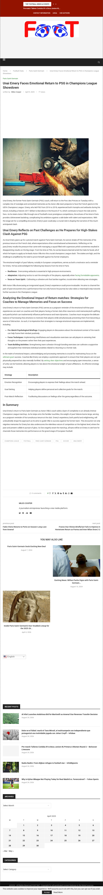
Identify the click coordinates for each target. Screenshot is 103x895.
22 (24, 840)
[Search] (99, 62)
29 (24, 846)
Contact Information (41, 13)
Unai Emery (77, 441)
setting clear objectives (53, 360)
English (11, 656)
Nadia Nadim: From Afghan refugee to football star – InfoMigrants (50, 763)
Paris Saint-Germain (36, 71)
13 (93, 830)
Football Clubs (18, 71)
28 (10, 846)
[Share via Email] (72, 493)
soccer (66, 441)
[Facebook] (92, 62)
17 (51, 835)
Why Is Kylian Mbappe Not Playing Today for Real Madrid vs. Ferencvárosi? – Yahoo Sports (60, 779)
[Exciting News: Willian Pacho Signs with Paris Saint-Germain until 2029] (76, 561)
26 (79, 840)
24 (51, 840)
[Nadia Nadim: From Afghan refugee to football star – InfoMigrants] (11, 767)
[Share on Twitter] (55, 493)
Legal (55, 13)
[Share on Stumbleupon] (66, 493)
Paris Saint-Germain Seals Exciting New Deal (26, 546)
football (27, 441)
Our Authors (65, 13)
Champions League (12, 441)
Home (5, 71)
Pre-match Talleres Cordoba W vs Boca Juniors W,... (41, 8)
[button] (53, 4)
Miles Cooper (25, 503)
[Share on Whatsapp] (69, 493)
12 (79, 830)
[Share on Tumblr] (63, 493)
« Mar (5, 851)
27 (93, 840)
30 (37, 846)
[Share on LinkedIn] (61, 493)
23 (37, 840)
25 (65, 840)
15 (24, 835)
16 (37, 835)
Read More (58, 892)
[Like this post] (50, 493)
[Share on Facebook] (52, 493)
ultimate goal (8, 357)
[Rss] (95, 62)
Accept (47, 892)
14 (10, 835)
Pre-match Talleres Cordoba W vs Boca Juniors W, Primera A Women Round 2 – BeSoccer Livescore (59, 748)
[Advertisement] (51, 47)
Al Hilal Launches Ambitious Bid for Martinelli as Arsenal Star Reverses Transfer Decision (60, 714)
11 (65, 830)
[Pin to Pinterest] (58, 493)
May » (11, 851)
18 (65, 835)
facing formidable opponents (87, 275)
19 (79, 835)
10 (51, 830)
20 (93, 835)
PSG (57, 441)
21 (10, 840)
